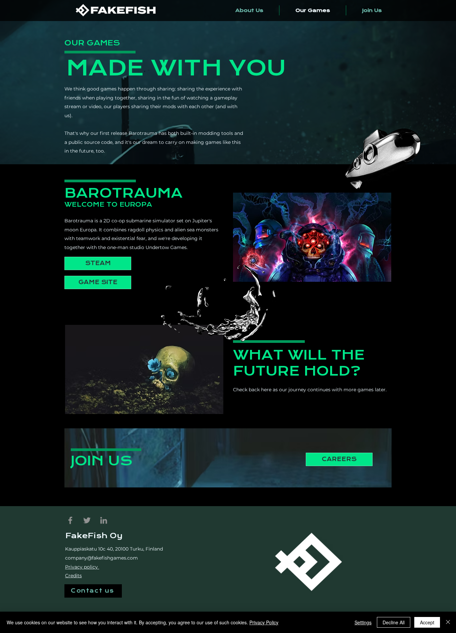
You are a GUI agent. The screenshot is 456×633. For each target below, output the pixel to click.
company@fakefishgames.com (101, 558)
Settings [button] (363, 622)
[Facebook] (70, 520)
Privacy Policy (263, 622)
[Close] (448, 622)
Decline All (394, 622)
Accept (427, 622)
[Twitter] (87, 520)
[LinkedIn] (103, 520)
